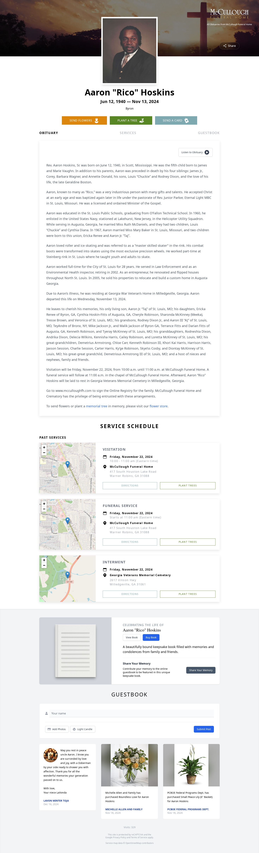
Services (128, 133)
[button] (67, 464)
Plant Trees (188, 485)
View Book (132, 637)
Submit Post (204, 729)
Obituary (48, 133)
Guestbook (209, 133)
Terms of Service (139, 837)
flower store (159, 406)
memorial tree (96, 406)
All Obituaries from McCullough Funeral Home (229, 24)
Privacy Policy (119, 837)
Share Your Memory (200, 670)
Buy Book (151, 637)
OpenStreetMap (133, 843)
